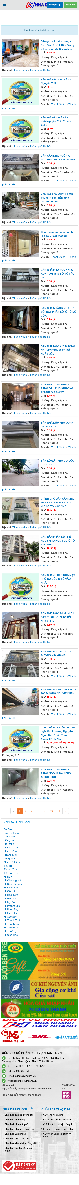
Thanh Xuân (19, 69)
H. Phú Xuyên (12, 905)
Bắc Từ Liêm (11, 832)
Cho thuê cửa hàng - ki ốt (18, 1138)
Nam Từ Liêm (12, 862)
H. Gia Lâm (10, 891)
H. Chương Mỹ (12, 880)
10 (51, 810)
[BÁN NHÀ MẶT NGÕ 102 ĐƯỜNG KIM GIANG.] (21, 663)
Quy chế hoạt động (53, 1114)
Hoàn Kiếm (10, 851)
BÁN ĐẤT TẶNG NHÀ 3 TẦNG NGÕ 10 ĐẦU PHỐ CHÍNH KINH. (56, 773)
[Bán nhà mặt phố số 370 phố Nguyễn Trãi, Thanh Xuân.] (21, 129)
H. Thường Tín (12, 931)
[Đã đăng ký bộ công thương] (19, 1165)
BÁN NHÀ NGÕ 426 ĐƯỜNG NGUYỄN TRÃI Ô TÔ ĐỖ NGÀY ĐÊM (58, 350)
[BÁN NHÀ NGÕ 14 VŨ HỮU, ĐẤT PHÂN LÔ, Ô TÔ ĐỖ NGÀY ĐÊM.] (21, 624)
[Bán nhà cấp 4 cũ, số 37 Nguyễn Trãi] (21, 91)
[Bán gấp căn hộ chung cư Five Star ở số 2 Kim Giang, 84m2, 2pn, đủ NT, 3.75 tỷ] (21, 52)
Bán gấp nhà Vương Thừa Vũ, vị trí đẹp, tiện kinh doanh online (57, 197)
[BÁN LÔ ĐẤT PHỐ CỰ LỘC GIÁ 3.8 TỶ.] (21, 472)
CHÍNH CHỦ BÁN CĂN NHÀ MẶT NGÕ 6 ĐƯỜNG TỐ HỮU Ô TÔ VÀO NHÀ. (57, 502)
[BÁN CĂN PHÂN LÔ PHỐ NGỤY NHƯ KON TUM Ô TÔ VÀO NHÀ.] (21, 548)
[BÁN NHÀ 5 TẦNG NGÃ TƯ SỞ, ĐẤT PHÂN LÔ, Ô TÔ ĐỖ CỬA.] (21, 319)
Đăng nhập (54, 4)
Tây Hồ (8, 865)
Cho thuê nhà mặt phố (16, 1124)
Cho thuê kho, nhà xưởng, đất (21, 1143)
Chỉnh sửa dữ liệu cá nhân (57, 1119)
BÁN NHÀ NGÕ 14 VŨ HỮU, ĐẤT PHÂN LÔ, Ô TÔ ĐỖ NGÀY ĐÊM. (57, 617)
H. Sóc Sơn (10, 916)
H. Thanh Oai (11, 923)
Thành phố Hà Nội (40, 69)
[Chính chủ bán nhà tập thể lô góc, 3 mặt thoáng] (21, 243)
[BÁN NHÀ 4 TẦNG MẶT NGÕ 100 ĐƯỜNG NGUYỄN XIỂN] (21, 701)
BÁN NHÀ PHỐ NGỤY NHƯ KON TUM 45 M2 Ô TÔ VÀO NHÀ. (57, 273)
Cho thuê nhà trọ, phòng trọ (19, 1129)
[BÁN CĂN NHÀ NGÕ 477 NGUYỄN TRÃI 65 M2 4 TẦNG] (21, 167)
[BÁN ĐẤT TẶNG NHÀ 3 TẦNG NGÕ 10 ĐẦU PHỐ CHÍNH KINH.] (21, 781)
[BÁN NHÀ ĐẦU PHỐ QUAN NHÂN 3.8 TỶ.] (21, 434)
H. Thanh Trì (11, 927)
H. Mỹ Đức (10, 902)
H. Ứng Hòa (11, 934)
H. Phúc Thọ (11, 909)
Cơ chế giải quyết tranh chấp (58, 1129)
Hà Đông (9, 843)
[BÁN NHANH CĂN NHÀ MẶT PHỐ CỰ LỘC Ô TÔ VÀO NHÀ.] (21, 586)
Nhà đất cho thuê (18, 1109)
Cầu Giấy (9, 836)
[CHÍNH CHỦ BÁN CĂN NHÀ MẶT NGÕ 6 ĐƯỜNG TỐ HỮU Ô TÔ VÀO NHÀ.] (21, 510)
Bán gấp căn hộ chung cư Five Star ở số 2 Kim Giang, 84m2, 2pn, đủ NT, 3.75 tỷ (58, 45)
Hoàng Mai (10, 854)
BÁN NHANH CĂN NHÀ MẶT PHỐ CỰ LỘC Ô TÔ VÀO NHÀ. (58, 579)
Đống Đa (9, 840)
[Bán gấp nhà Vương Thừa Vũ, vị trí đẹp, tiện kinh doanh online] (21, 205)
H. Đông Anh (11, 887)
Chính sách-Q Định (56, 1109)
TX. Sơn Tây (11, 873)
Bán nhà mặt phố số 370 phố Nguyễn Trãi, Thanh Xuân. (56, 121)
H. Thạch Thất (12, 920)
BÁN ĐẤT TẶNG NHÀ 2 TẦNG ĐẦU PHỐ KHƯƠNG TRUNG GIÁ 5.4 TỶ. (57, 388)
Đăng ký (70, 4)
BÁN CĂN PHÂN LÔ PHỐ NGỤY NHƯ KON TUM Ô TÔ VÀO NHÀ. (58, 540)
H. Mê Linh (10, 898)
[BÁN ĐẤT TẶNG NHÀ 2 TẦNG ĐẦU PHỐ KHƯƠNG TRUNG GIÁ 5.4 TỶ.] (21, 396)
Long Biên (10, 858)
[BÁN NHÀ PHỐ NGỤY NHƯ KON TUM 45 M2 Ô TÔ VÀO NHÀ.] (21, 281)
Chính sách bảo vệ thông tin (58, 1124)
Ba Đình (8, 829)
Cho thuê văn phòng (15, 1133)
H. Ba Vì (8, 876)
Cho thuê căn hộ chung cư (19, 1114)
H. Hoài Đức (11, 894)
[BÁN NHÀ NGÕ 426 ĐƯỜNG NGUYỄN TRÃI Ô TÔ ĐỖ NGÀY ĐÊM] (21, 357)
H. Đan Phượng (13, 883)
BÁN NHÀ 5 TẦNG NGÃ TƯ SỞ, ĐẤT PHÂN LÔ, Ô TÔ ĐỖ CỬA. (58, 312)
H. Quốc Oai (11, 913)
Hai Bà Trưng (11, 847)
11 (59, 810)
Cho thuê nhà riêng (15, 1119)
